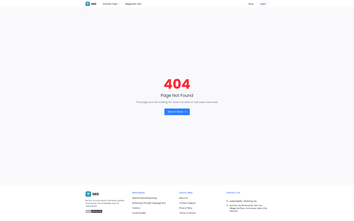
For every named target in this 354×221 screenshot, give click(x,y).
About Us (183, 198)
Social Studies (139, 213)
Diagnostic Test (133, 3)
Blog (251, 3)
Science (136, 208)
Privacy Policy (185, 208)
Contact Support (187, 203)
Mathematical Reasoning (144, 198)
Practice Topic (110, 3)
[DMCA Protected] (94, 212)
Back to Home (175, 111)
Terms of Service (187, 213)
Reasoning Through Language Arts (149, 203)
